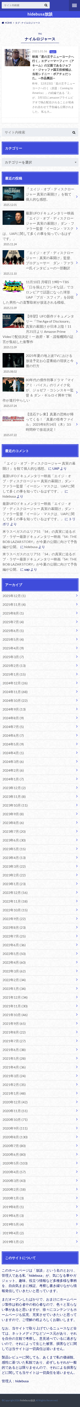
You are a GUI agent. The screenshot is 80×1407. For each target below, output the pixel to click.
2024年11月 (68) (15, 692)
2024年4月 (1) (13, 753)
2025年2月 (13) (14, 665)
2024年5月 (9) (13, 744)
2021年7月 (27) (14, 1041)
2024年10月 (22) (15, 700)
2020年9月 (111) (15, 1128)
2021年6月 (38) (14, 1050)
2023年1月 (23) (14, 884)
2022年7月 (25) (14, 936)
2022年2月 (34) (14, 980)
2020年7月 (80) (14, 1146)
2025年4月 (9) (13, 648)
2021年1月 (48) (14, 1093)
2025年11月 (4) (14, 604)
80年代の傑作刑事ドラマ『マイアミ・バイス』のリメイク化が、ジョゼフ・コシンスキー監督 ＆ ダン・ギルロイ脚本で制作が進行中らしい (38, 393)
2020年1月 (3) (13, 1198)
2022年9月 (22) (14, 919)
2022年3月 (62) (14, 971)
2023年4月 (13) (14, 858)
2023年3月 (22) (14, 866)
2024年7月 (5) (13, 727)
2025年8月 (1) (13, 613)
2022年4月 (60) (14, 962)
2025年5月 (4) (13, 639)
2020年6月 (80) (14, 1154)
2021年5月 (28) (14, 1058)
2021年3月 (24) (14, 1076)
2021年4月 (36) (14, 1067)
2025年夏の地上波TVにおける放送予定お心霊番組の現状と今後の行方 (38, 363)
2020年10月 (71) (15, 1119)
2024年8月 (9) (13, 718)
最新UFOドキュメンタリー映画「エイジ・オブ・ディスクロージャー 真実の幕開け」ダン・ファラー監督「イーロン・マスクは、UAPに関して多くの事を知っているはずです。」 (38, 228)
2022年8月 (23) (14, 927)
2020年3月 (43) (14, 1181)
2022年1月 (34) (14, 988)
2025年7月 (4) (13, 622)
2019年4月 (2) (13, 1233)
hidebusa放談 (40, 14)
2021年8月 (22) (14, 1032)
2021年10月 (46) (15, 1015)
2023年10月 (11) (15, 805)
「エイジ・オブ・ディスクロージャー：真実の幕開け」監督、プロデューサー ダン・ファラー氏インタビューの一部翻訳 (38, 263)
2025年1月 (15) (14, 674)
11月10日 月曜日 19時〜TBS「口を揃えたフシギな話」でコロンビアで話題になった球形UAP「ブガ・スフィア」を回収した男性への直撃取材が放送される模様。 (38, 295)
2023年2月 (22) (14, 875)
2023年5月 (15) (14, 849)
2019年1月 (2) (13, 1242)
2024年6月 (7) (13, 735)
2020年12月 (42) (15, 1102)
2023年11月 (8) (14, 796)
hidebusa (9, 496)
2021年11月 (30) (15, 1006)
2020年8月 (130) (15, 1137)
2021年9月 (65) (14, 1023)
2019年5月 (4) (13, 1224)
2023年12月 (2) (14, 788)
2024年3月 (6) (13, 761)
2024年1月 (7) (13, 779)
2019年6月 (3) (13, 1215)
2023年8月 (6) (13, 823)
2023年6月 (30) (14, 840)
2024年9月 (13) (14, 709)
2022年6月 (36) (14, 945)
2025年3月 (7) (13, 657)
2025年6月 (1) (13, 631)
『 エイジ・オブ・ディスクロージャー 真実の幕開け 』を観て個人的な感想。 (38, 197)
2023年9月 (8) (13, 814)
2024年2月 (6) (13, 770)
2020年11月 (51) (15, 1111)
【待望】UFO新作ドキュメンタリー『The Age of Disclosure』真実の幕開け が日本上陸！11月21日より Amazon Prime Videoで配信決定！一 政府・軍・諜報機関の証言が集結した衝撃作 (38, 331)
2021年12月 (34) (15, 997)
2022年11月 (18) (15, 901)
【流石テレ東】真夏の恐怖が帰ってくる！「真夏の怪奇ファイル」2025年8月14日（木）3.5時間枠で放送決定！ (38, 424)
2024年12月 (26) (15, 683)
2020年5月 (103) (15, 1163)
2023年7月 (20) (14, 831)
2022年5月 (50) (14, 954)
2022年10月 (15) (15, 910)
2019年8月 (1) (13, 1207)
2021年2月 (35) (14, 1085)
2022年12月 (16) (15, 892)
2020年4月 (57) (14, 1172)
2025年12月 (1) (14, 596)
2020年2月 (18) (14, 1189)
